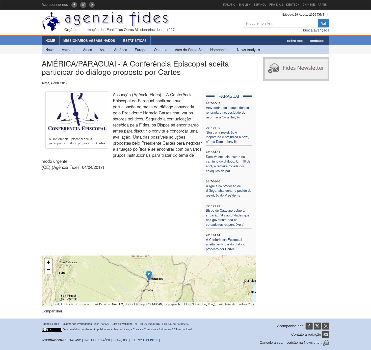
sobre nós (295, 40)
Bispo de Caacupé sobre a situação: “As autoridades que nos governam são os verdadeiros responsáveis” (227, 217)
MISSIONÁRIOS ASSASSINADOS (89, 40)
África (87, 49)
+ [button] (48, 262)
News (49, 49)
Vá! (323, 23)
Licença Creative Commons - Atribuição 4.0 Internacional (157, 329)
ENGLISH (244, 4)
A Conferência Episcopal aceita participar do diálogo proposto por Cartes (225, 244)
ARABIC (323, 4)
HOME (50, 40)
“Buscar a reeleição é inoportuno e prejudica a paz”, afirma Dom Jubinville (227, 137)
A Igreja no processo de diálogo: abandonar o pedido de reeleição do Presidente (228, 190)
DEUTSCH (293, 4)
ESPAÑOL (260, 4)
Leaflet (58, 304)
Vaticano (68, 49)
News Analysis (248, 49)
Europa (140, 49)
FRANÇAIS (276, 4)
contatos (317, 40)
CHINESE (309, 4)
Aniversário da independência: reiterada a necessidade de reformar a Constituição (228, 112)
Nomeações (219, 49)
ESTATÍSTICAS (135, 40)
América (120, 49)
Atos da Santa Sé (189, 49)
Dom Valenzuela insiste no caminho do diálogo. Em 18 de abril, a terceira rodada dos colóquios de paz (228, 163)
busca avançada (316, 30)
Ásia (103, 49)
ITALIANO (229, 4)
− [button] (48, 270)
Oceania (160, 49)
